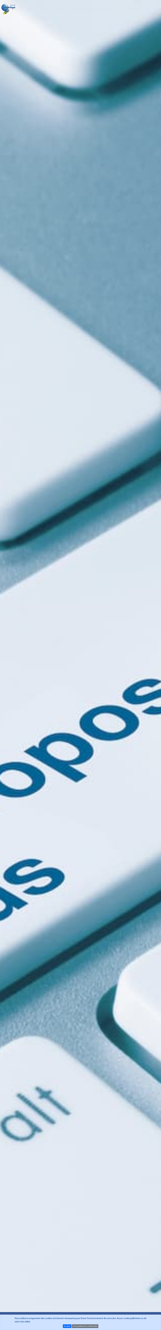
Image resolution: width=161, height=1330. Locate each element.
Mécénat (121, 9)
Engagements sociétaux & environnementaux (91, 9)
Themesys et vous (137, 9)
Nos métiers (57, 9)
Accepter (67, 1326)
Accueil (33, 9)
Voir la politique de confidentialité (85, 1326)
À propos (44, 9)
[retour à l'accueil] (8, 9)
